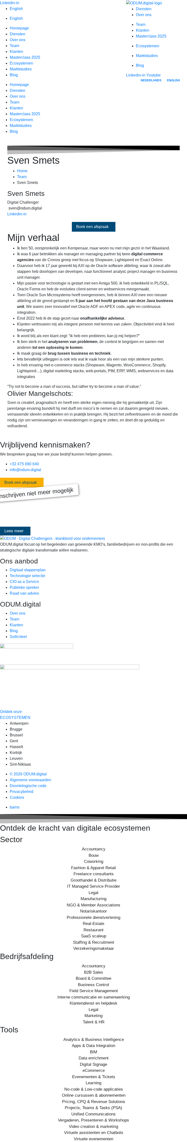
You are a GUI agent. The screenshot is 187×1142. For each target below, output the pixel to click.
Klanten (16, 51)
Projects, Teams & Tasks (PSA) (93, 1107)
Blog (14, 75)
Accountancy (93, 849)
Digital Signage (93, 1064)
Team (14, 46)
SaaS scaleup (93, 936)
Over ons (17, 40)
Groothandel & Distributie (93, 880)
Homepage (19, 28)
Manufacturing (93, 898)
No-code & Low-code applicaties (93, 1089)
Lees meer (14, 531)
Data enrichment (94, 1058)
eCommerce (94, 1070)
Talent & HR (93, 1022)
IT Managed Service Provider (93, 886)
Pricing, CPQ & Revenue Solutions (93, 1101)
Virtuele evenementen (93, 1139)
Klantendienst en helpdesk (93, 1003)
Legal (93, 892)
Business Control (93, 984)
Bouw (94, 855)
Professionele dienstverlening (93, 917)
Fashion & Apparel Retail (93, 868)
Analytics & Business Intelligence (93, 1039)
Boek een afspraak (92, 227)
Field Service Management (93, 991)
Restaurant (93, 930)
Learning (93, 1083)
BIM (93, 1052)
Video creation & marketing (93, 1126)
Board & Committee (93, 978)
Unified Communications (93, 1114)
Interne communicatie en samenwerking (93, 997)
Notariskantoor (93, 911)
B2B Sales (93, 972)
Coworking (93, 861)
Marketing (93, 1015)
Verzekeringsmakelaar (93, 948)
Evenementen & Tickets (93, 1077)
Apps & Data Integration (93, 1045)
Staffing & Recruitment (93, 942)
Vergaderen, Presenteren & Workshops (93, 1120)
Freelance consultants (94, 874)
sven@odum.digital (25, 208)
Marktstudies (21, 69)
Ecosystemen (21, 63)
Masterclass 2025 (25, 57)
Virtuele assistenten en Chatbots (93, 1132)
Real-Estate (93, 923)
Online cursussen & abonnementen (93, 1095)
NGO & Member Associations (93, 905)
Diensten (17, 34)
